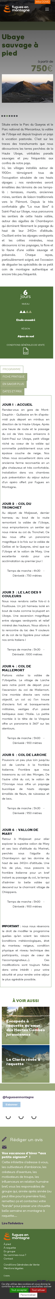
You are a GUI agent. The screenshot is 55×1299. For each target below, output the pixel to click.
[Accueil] (16, 8)
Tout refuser (38, 1290)
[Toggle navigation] (47, 9)
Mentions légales (13, 1268)
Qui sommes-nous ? (15, 1255)
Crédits (7, 1276)
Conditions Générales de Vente (22, 1265)
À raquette (10, 1248)
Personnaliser (28, 1295)
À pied (7, 1244)
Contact (8, 1259)
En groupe (9, 1251)
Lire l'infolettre (12, 1223)
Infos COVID (43, 2)
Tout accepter (19, 1290)
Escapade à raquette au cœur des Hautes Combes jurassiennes (25, 1027)
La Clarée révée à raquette (23, 1061)
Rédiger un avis (26, 1140)
